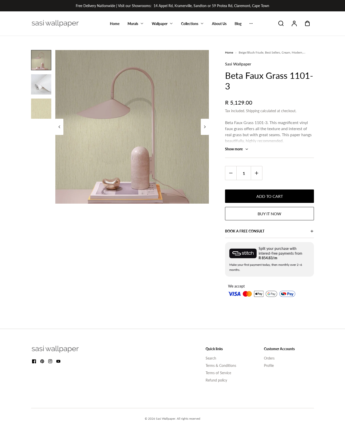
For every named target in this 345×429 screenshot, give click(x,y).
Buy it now (269, 213)
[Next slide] (205, 127)
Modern (297, 52)
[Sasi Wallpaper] (61, 349)
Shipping (252, 111)
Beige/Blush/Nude (251, 52)
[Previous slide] (59, 127)
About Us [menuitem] (219, 23)
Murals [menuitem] (133, 23)
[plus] (256, 173)
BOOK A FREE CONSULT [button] (244, 231)
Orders (269, 358)
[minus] (231, 173)
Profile (269, 365)
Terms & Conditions (221, 365)
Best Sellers (272, 52)
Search (211, 358)
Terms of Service (218, 373)
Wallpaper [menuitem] (159, 23)
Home (229, 52)
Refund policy (216, 380)
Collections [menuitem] (189, 23)
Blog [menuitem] (238, 23)
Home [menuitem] (114, 23)
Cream (286, 52)
